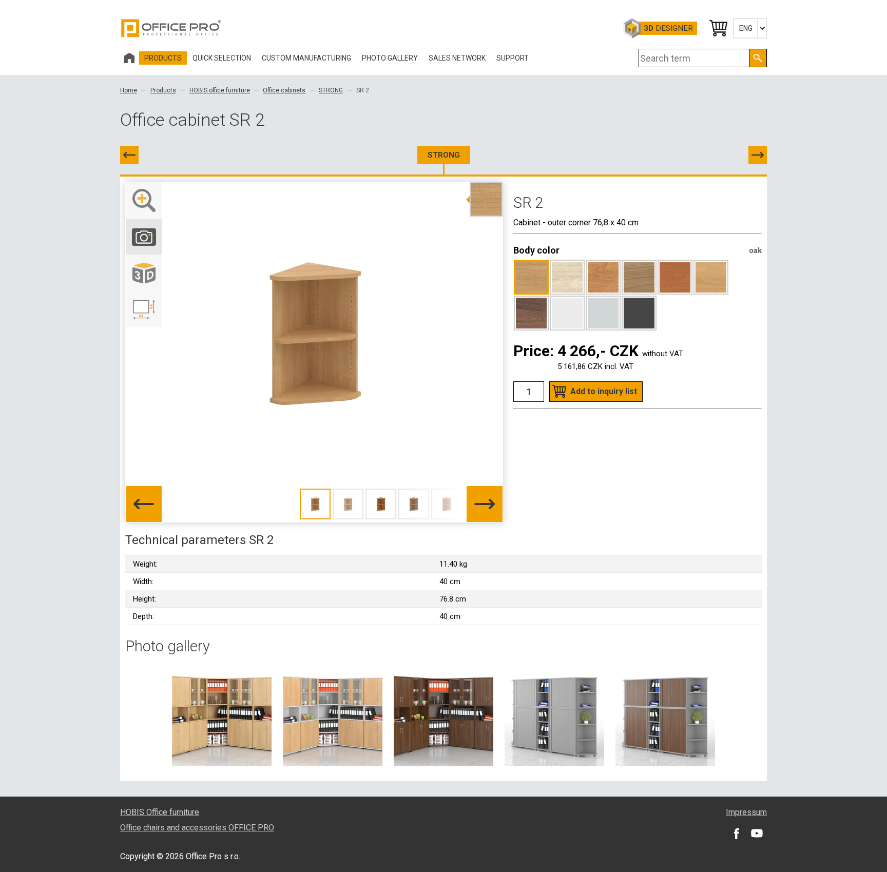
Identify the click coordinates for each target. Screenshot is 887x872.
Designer (668, 28)
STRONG (331, 90)
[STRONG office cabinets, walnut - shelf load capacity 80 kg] (443, 716)
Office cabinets (284, 90)
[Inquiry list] (717, 28)
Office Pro (171, 28)
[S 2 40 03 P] (129, 155)
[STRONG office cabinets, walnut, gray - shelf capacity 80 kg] (665, 716)
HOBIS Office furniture (159, 812)
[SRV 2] (757, 155)
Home (128, 90)
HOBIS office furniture (219, 90)
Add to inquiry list (603, 391)
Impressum (746, 812)
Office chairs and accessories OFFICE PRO (197, 827)
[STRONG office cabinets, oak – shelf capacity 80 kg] (221, 716)
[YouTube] (756, 833)
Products (163, 90)
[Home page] (129, 58)
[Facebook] (736, 833)
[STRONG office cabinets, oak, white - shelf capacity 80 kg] (332, 716)
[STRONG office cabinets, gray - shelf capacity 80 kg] (554, 716)
